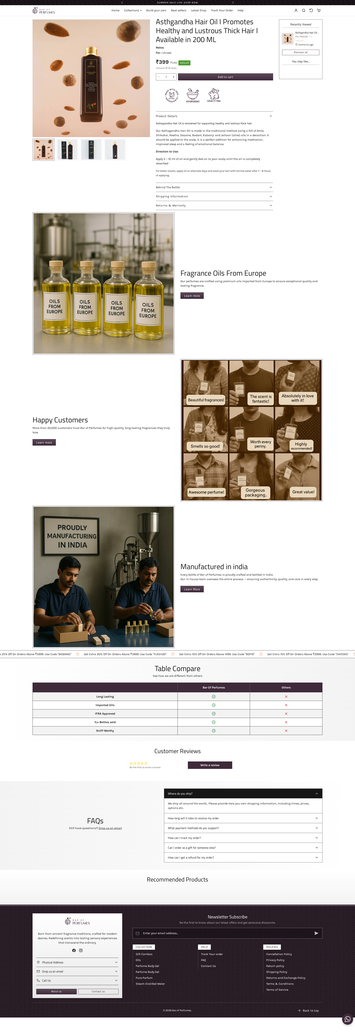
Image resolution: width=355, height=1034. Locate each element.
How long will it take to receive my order (193, 818)
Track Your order (212, 954)
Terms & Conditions (280, 983)
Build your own (156, 10)
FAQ (203, 960)
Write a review (209, 765)
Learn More (192, 589)
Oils (138, 960)
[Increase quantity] (174, 76)
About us (56, 991)
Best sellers (178, 10)
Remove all (300, 52)
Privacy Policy (275, 960)
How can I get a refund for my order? (191, 857)
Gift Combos (144, 954)
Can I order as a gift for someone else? (192, 847)
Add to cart (225, 77)
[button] (303, 10)
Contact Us (208, 966)
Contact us (98, 991)
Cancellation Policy (279, 954)
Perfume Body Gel (147, 966)
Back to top (311, 1010)
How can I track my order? (184, 838)
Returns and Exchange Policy (285, 978)
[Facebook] (73, 950)
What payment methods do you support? (193, 828)
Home (115, 10)
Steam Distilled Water (150, 983)
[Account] (296, 10)
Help (241, 10)
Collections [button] (132, 10)
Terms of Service (277, 989)
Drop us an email (110, 828)
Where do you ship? (180, 793)
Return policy (275, 966)
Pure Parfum (144, 978)
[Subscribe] (316, 933)
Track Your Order (222, 10)
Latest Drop (198, 10)
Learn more (192, 295)
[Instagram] (80, 950)
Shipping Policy (276, 972)
